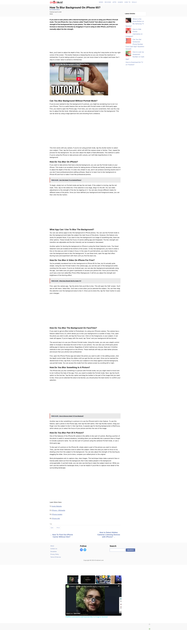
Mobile (51, 14)
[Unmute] (68, 583)
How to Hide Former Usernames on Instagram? (134, 32)
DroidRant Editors (55, 9)
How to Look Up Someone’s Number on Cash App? (135, 55)
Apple (52, 527)
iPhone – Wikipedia (58, 510)
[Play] (66, 583)
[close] (149, 624)
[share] (118, 586)
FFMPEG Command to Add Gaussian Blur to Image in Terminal (89, 586)
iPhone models (57, 514)
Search (130, 550)
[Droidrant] (63, 2)
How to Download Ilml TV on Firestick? (134, 63)
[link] (67, 586)
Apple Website (57, 506)
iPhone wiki (56, 518)
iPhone (58, 527)
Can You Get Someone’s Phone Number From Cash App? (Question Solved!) (135, 44)
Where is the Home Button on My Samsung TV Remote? (135, 22)
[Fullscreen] (79, 583)
